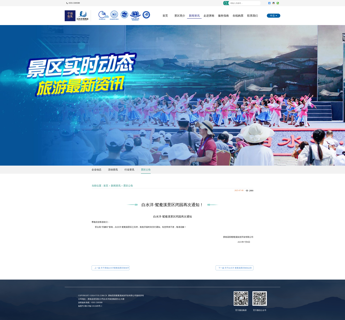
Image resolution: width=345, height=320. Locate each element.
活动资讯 (113, 169)
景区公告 (146, 169)
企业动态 (96, 169)
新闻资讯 (194, 15)
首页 (165, 15)
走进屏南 (208, 15)
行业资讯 (129, 169)
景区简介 (179, 15)
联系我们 (252, 15)
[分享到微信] (278, 3)
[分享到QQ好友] (273, 3)
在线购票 (238, 15)
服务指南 (223, 15)
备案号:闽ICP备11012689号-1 (90, 306)
